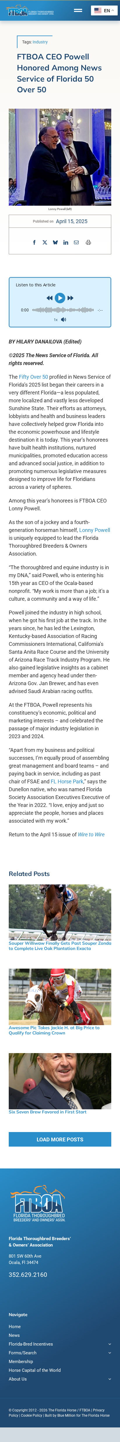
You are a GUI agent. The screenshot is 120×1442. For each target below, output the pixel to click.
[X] (45, 242)
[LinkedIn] (66, 242)
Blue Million (66, 1415)
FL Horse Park (67, 781)
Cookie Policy (31, 1415)
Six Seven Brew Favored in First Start (48, 1112)
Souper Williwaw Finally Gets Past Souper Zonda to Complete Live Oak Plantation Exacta (60, 945)
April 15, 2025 (71, 221)
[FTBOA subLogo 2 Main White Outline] (30, 5)
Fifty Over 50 (33, 377)
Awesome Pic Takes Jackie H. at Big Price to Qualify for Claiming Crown (54, 1030)
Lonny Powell (94, 530)
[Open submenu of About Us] (109, 1379)
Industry (40, 42)
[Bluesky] (55, 242)
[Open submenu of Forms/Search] (109, 1353)
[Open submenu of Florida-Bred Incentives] (109, 1344)
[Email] (76, 242)
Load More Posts (60, 1139)
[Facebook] (34, 242)
